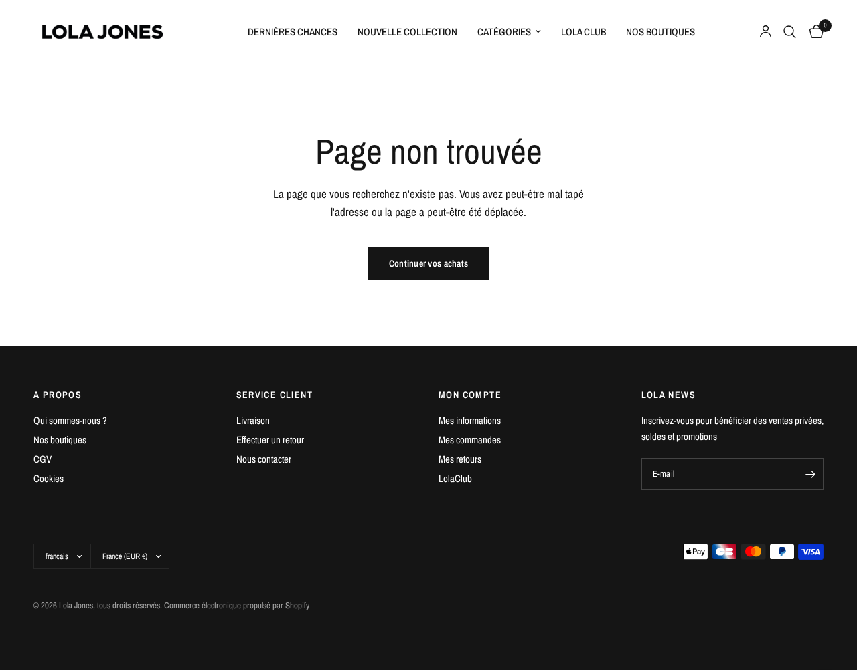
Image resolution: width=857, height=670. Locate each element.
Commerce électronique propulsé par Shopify (236, 605)
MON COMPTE (470, 394)
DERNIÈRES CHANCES (292, 32)
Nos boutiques (59, 440)
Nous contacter (263, 459)
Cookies (48, 478)
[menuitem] (292, 32)
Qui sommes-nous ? (70, 420)
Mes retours (460, 459)
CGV (42, 459)
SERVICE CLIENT (274, 394)
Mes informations (470, 420)
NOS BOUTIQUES (660, 32)
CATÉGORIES (504, 32)
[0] (813, 32)
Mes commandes (470, 440)
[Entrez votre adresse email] (810, 474)
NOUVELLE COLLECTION (407, 32)
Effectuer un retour (270, 440)
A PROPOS (57, 394)
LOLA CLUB (583, 32)
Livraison (253, 420)
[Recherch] (790, 32)
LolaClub (455, 478)
